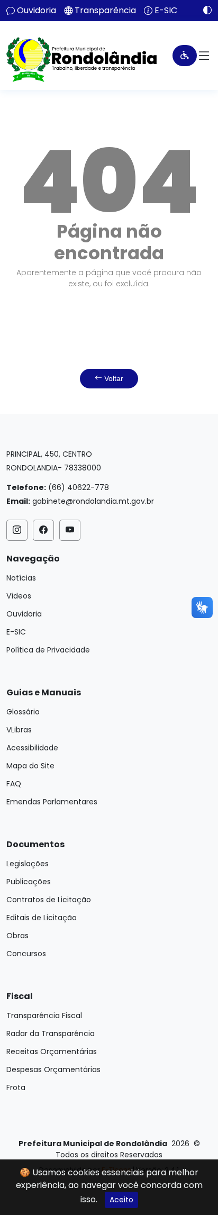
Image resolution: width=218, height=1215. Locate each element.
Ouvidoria (36, 10)
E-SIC (166, 10)
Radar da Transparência (50, 1033)
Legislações (27, 863)
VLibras (19, 729)
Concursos (26, 953)
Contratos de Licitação (48, 899)
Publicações (28, 881)
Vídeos (18, 596)
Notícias (21, 578)
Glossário (23, 711)
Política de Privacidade (48, 650)
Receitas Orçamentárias (51, 1051)
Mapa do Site (30, 765)
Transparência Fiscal (44, 1015)
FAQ (13, 783)
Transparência (105, 10)
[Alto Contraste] (203, 10)
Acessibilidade (32, 747)
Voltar (112, 378)
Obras (17, 935)
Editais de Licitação (41, 917)
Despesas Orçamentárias (53, 1069)
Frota (15, 1087)
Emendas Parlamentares (51, 801)
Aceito (121, 1199)
